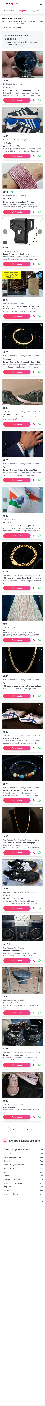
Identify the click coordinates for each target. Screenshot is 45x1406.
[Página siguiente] (41, 1129)
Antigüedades (9, 1168)
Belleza (6, 1172)
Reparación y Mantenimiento (15, 1165)
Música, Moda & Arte (28, 21)
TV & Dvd (7, 1154)
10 (36, 1129)
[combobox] (13, 27)
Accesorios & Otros (11, 1194)
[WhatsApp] (39, 100)
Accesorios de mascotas (13, 1183)
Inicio (3, 21)
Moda (41, 21)
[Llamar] (34, 100)
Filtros (38, 11)
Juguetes (7, 1187)
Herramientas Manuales (13, 1157)
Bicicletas (7, 1190)
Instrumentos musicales (12, 1179)
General (7, 1161)
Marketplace (13, 21)
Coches (7, 1176)
